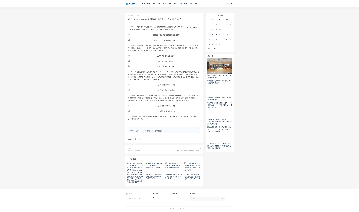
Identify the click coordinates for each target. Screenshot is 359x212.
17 (220, 34)
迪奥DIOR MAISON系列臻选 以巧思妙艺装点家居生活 (149, 131)
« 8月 (209, 48)
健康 (185, 3)
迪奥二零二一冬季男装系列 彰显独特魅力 (189, 150)
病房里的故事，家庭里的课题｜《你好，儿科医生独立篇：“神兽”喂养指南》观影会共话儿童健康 (219, 146)
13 (230, 29)
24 (220, 39)
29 (212, 45)
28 (209, 45)
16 (216, 34)
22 (212, 39)
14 (209, 34)
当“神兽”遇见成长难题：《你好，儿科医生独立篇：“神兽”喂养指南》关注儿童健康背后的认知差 (219, 122)
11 (223, 29)
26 (227, 39)
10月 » (214, 48)
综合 (148, 3)
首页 (143, 3)
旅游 (175, 3)
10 (220, 29)
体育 (180, 3)
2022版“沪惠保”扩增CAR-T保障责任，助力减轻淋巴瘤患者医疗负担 (173, 176)
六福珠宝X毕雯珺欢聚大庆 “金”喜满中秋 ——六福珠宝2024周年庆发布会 (154, 176)
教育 (196, 3)
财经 (159, 3)
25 (223, 39)
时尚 (169, 3)
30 (216, 45)
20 (230, 34)
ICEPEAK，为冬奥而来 (133, 150)
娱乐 (191, 3)
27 (230, 39)
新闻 (154, 3)
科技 (164, 3)
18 (223, 34)
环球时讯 (132, 131)
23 (216, 39)
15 (212, 34)
